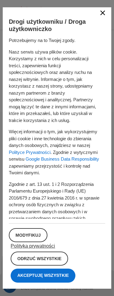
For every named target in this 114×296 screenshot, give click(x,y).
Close (102, 12)
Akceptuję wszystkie (43, 275)
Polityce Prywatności (29, 152)
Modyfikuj (28, 235)
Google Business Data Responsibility (62, 159)
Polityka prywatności (33, 246)
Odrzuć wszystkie (39, 258)
